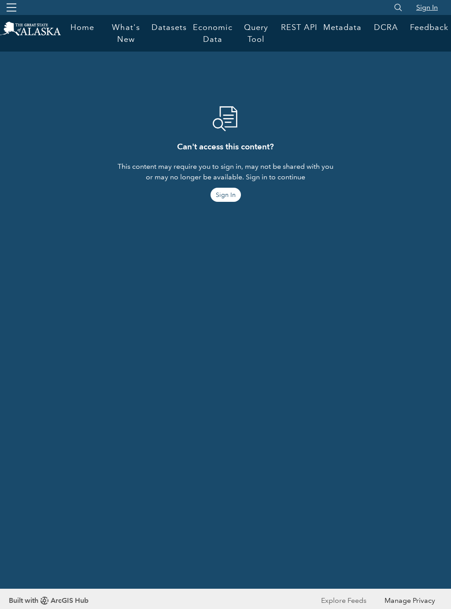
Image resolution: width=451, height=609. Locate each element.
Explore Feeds (343, 600)
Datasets (169, 27)
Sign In (427, 7)
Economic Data (213, 33)
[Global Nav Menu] (11, 7)
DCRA (386, 27)
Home (82, 27)
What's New (126, 33)
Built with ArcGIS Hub (49, 600)
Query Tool (256, 33)
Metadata (342, 27)
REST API (299, 27)
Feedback (429, 27)
